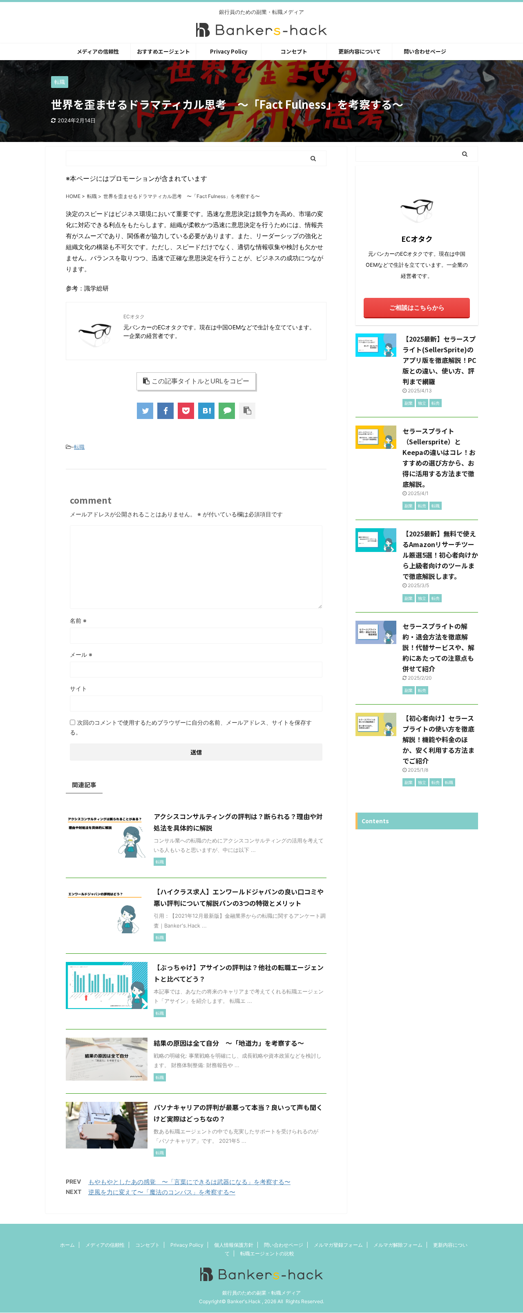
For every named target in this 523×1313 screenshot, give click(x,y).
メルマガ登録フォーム (338, 1245)
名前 (78, 620)
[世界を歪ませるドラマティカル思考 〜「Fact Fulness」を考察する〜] (206, 411)
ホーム (67, 1245)
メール (81, 654)
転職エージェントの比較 (267, 1253)
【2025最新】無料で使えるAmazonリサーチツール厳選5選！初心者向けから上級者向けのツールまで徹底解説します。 (440, 555)
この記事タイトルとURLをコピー (200, 381)
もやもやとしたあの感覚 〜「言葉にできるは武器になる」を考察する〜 (189, 1182)
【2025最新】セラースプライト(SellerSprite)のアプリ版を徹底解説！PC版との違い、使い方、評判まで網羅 (439, 360)
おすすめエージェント (163, 51)
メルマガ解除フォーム (397, 1245)
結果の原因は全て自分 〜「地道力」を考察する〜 (229, 1043)
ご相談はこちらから (417, 307)
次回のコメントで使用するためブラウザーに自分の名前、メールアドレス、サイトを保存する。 (191, 727)
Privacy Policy (228, 51)
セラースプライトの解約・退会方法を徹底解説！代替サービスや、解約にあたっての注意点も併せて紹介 (438, 647)
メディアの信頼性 (98, 51)
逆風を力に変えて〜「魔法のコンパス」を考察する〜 (161, 1192)
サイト (78, 688)
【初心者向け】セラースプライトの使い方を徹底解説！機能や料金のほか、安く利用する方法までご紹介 (438, 739)
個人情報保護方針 (233, 1245)
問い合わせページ (425, 51)
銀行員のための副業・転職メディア (261, 1293)
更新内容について (359, 51)
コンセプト (294, 51)
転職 (79, 447)
